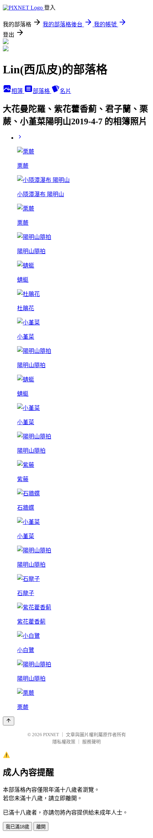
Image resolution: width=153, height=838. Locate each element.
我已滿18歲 (17, 826)
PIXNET (51, 734)
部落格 (42, 91)
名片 (65, 91)
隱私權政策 (63, 741)
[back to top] (8, 721)
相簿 (17, 91)
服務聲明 (91, 741)
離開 (41, 826)
